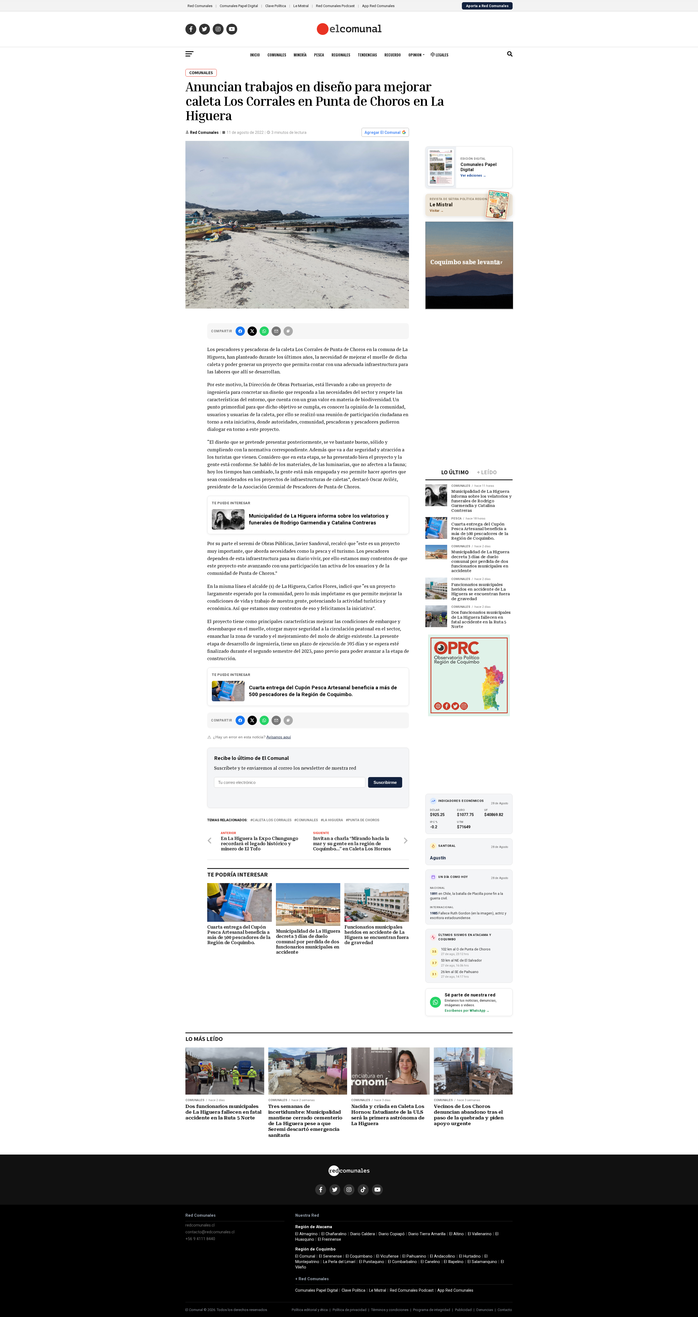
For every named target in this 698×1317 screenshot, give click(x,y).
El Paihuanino (414, 1256)
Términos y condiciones (389, 1310)
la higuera (333, 820)
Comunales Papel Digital (239, 6)
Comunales (276, 55)
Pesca (319, 55)
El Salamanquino (482, 1261)
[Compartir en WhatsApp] (264, 331)
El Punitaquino (371, 1261)
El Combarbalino (402, 1261)
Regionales (341, 55)
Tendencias (367, 55)
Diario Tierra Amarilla (427, 1234)
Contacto (505, 1310)
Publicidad (463, 1310)
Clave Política (275, 6)
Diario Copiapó (392, 1234)
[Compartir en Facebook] (240, 331)
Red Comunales (200, 6)
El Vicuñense (387, 1256)
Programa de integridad (431, 1310)
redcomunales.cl (200, 1225)
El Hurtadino (470, 1256)
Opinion (415, 55)
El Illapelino (454, 1261)
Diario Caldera (362, 1234)
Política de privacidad (349, 1310)
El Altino (456, 1234)
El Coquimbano (359, 1256)
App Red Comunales (378, 6)
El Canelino (430, 1261)
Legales (441, 55)
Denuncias (484, 1310)
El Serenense (330, 1256)
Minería (300, 55)
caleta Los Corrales (271, 820)
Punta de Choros (363, 820)
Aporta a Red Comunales (487, 6)
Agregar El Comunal (383, 132)
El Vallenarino (480, 1234)
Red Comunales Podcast (335, 6)
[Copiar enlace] (288, 331)
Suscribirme (385, 782)
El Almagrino (306, 1234)
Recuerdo (392, 55)
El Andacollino (442, 1256)
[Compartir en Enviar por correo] (276, 331)
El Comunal (305, 1256)
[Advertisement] (469, 350)
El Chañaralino (334, 1234)
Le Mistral (301, 6)
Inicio (255, 55)
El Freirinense (329, 1239)
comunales (307, 820)
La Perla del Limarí (339, 1261)
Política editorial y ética (310, 1310)
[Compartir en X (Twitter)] (252, 331)
